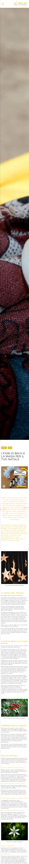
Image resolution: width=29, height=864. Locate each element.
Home (4, 448)
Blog (10, 448)
